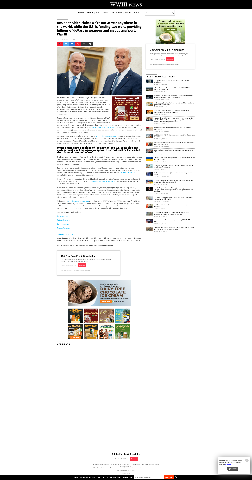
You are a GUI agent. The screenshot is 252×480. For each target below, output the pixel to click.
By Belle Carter (164, 169)
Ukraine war (115, 241)
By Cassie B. (163, 161)
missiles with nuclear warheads (103, 127)
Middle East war (63, 241)
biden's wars (98, 238)
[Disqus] (99, 371)
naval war (85, 241)
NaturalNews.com (63, 220)
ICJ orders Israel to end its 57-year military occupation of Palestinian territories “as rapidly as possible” (171, 213)
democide (90, 13)
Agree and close (232, 469)
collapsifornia (117, 13)
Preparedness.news (69, 206)
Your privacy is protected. (67, 270)
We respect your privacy (116, 467)
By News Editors (165, 154)
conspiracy (120, 238)
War (128, 241)
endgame (137, 13)
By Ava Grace (164, 91)
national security (75, 241)
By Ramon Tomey (165, 146)
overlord (80, 13)
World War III (135, 241)
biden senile (80, 238)
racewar (105, 13)
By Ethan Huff (164, 84)
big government (110, 238)
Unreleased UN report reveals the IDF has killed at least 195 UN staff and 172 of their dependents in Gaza (174, 228)
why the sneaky (78, 201)
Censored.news (62, 216)
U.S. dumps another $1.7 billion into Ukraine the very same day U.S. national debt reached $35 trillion (173, 181)
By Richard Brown (165, 99)
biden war (89, 238)
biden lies (72, 238)
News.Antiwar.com (63, 228)
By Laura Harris (164, 216)
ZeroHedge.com (63, 224)
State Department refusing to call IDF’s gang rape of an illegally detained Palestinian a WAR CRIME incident (174, 96)
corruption (129, 238)
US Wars (123, 241)
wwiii (97, 13)
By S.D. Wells (164, 123)
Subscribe (168, 477)
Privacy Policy (126, 473)
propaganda (94, 241)
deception (137, 238)
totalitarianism (105, 241)
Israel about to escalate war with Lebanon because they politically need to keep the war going (171, 111)
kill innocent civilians (127, 173)
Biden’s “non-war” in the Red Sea (104, 181)
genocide (128, 13)
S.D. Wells (72, 39)
